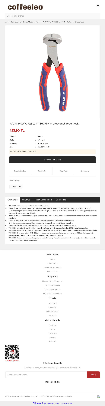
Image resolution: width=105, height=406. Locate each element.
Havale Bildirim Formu (52, 267)
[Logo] (30, 6)
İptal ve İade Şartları (53, 289)
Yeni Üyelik (52, 303)
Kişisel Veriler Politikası (52, 293)
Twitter (52, 329)
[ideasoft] (38, 403)
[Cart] (97, 6)
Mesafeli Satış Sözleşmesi (52, 281)
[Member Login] (91, 7)
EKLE (93, 374)
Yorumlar (26, 199)
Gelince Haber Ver (52, 160)
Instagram (53, 333)
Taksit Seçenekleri (43, 199)
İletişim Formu (52, 271)
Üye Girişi (52, 307)
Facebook (52, 325)
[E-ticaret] (52, 403)
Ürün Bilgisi (12, 199)
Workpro (41, 140)
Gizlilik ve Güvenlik (52, 285)
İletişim (52, 259)
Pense (40, 136)
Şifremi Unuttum (52, 311)
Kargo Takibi (52, 263)
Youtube (52, 337)
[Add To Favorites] (20, 171)
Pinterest (52, 341)
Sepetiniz (52, 315)
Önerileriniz (61, 199)
